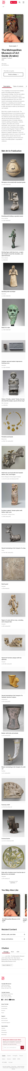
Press (2, 1012)
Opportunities (4, 1026)
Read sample (12, 46)
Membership (4, 1018)
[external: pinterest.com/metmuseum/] (6, 999)
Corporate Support (5, 1022)
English (3, 1055)
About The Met (4, 1004)
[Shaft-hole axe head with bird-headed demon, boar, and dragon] (13, 457)
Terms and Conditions (6, 1066)
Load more (12, 882)
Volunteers (3, 1030)
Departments (4, 1006)
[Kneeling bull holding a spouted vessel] (13, 201)
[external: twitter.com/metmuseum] (4, 999)
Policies (3, 1010)
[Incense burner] (13, 823)
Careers (3, 1028)
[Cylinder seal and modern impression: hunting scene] (13, 346)
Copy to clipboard (6, 965)
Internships (3, 1034)
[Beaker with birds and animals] (13, 718)
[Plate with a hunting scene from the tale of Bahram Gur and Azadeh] (13, 857)
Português (15, 1055)
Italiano (3, 1059)
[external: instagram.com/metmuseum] (7, 999)
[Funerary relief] (13, 789)
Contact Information (20, 1066)
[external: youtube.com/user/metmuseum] (12, 999)
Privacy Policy (13, 1066)
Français (21, 1055)
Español (9, 1055)
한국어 (18, 1059)
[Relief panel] (13, 569)
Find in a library (12, 74)
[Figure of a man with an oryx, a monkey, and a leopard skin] (13, 605)
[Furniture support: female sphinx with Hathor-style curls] (13, 495)
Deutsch (9, 1059)
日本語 (14, 1059)
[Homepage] (3, 2)
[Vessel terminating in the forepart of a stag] (13, 533)
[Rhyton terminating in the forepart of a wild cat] (13, 751)
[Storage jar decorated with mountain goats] (13, 167)
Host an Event (4, 1020)
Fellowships (4, 1032)
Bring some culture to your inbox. (12, 1039)
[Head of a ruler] (13, 312)
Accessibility (4, 1008)
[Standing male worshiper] (13, 276)
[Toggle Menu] (23, 2)
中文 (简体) (4, 1062)
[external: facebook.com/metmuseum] (2, 999)
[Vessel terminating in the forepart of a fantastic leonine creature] (13, 680)
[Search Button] (19, 2)
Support (3, 1016)
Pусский (10, 1062)
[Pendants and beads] (13, 421)
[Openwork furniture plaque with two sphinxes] (13, 642)
